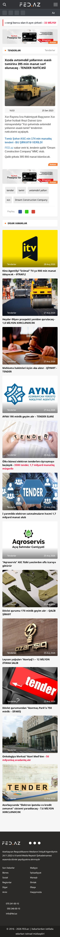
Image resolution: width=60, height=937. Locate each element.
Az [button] (54, 13)
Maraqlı (33, 877)
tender (10, 190)
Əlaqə (33, 887)
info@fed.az (11, 913)
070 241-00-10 (12, 903)
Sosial (5, 877)
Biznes (5, 872)
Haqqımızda (36, 892)
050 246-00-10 (13, 908)
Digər (5, 887)
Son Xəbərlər (8, 867)
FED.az (9, 147)
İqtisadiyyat (35, 872)
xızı (8, 199)
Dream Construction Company (31, 199)
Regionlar (7, 882)
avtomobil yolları (38, 190)
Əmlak (33, 882)
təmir (21, 190)
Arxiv (4, 892)
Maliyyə (33, 867)
